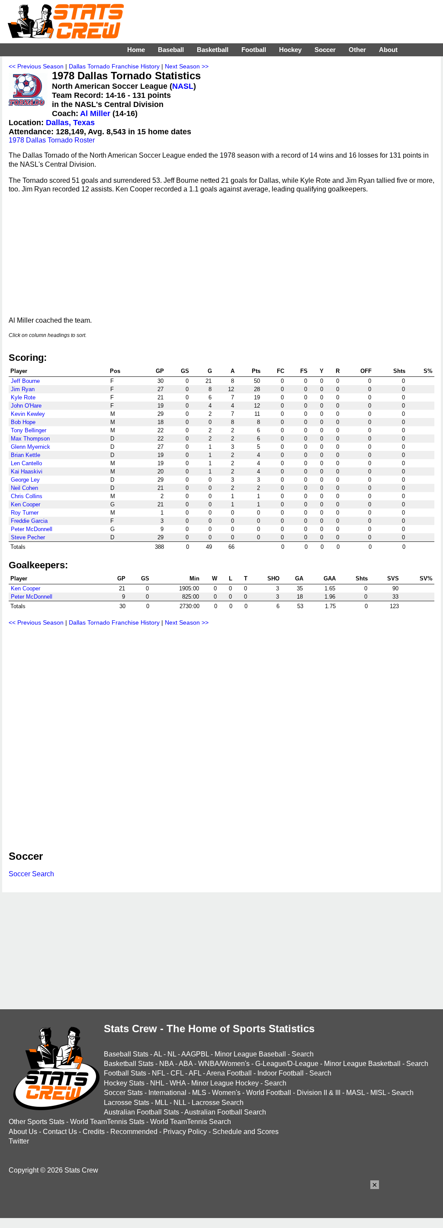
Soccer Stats (123, 1092)
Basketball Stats (129, 1063)
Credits (94, 1131)
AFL (195, 1073)
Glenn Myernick (30, 447)
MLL (161, 1102)
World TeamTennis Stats (107, 1121)
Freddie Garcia (29, 521)
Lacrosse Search (218, 1102)
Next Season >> (187, 66)
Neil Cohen (24, 488)
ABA (186, 1063)
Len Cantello (26, 463)
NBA (166, 1063)
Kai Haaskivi (26, 471)
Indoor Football (280, 1073)
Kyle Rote (23, 397)
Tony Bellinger (28, 430)
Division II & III (318, 1092)
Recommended (133, 1131)
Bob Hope (23, 422)
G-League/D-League (286, 1063)
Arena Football (229, 1073)
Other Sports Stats (36, 1121)
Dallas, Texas (70, 122)
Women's (226, 1092)
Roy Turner (25, 512)
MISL (378, 1092)
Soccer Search (31, 874)
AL (158, 1054)
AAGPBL (195, 1054)
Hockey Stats (124, 1083)
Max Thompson (30, 438)
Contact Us (60, 1131)
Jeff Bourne (25, 381)
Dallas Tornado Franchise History (114, 66)
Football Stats (125, 1073)
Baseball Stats (126, 1054)
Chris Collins (26, 496)
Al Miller (95, 113)
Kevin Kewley (28, 414)
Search (303, 1054)
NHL (157, 1083)
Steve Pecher (28, 537)
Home (136, 49)
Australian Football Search (225, 1112)
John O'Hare (26, 405)
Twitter (19, 1141)
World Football (268, 1092)
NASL (182, 86)
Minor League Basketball (362, 1063)
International (167, 1092)
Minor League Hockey (225, 1083)
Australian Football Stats (141, 1112)
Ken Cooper (25, 504)
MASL (355, 1092)
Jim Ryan (23, 389)
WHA (178, 1083)
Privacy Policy (185, 1131)
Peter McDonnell (31, 529)
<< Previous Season (36, 66)
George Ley (25, 479)
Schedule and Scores (245, 1131)
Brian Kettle (25, 455)
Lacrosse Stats (126, 1102)
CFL (176, 1073)
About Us (23, 1131)
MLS (199, 1092)
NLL (179, 1102)
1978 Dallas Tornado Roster (52, 140)
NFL (158, 1073)
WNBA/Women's (224, 1063)
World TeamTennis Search (190, 1121)
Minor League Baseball (250, 1054)
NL (171, 1054)
